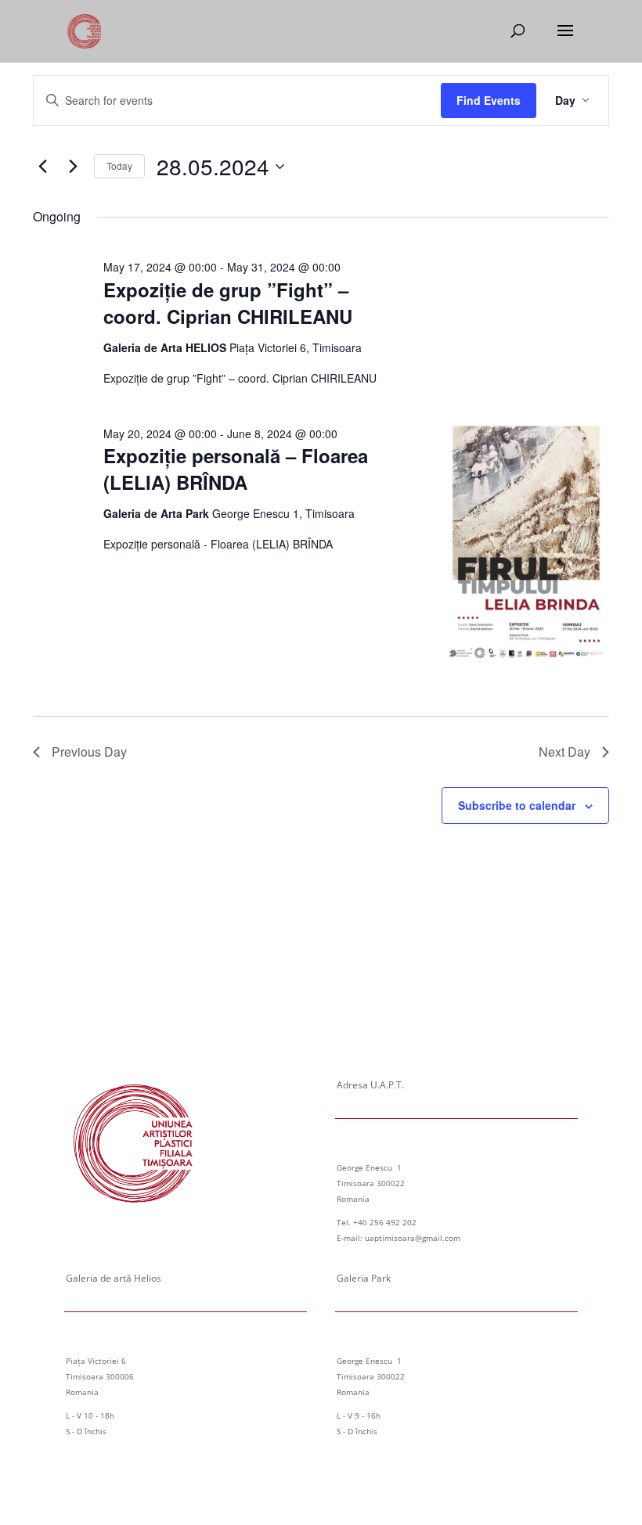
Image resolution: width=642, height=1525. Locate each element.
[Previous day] (42, 166)
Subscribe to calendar (516, 805)
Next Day (564, 752)
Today (119, 165)
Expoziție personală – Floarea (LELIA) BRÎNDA (235, 468)
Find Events (488, 100)
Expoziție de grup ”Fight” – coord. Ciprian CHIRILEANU (227, 302)
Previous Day (89, 752)
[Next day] (72, 166)
